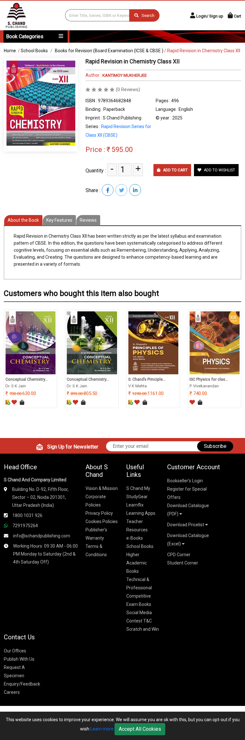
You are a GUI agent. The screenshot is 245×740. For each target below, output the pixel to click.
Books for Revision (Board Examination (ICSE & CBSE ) (109, 50)
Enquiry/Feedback (22, 683)
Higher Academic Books (136, 563)
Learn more (102, 728)
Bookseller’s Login (185, 480)
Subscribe (215, 446)
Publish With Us (19, 659)
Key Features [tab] (59, 220)
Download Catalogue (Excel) (188, 539)
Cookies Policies (101, 521)
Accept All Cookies (140, 729)
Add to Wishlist (219, 170)
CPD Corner (178, 554)
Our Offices (15, 650)
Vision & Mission (101, 488)
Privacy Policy (99, 513)
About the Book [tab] (23, 220)
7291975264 (25, 525)
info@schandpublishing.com (41, 535)
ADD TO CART (175, 170)
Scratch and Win (142, 629)
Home (10, 50)
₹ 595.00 (120, 150)
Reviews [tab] (88, 220)
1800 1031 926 (27, 515)
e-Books (134, 538)
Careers (12, 692)
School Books (34, 50)
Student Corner (182, 562)
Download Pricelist (186, 524)
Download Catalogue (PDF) (188, 509)
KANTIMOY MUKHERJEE (124, 75)
